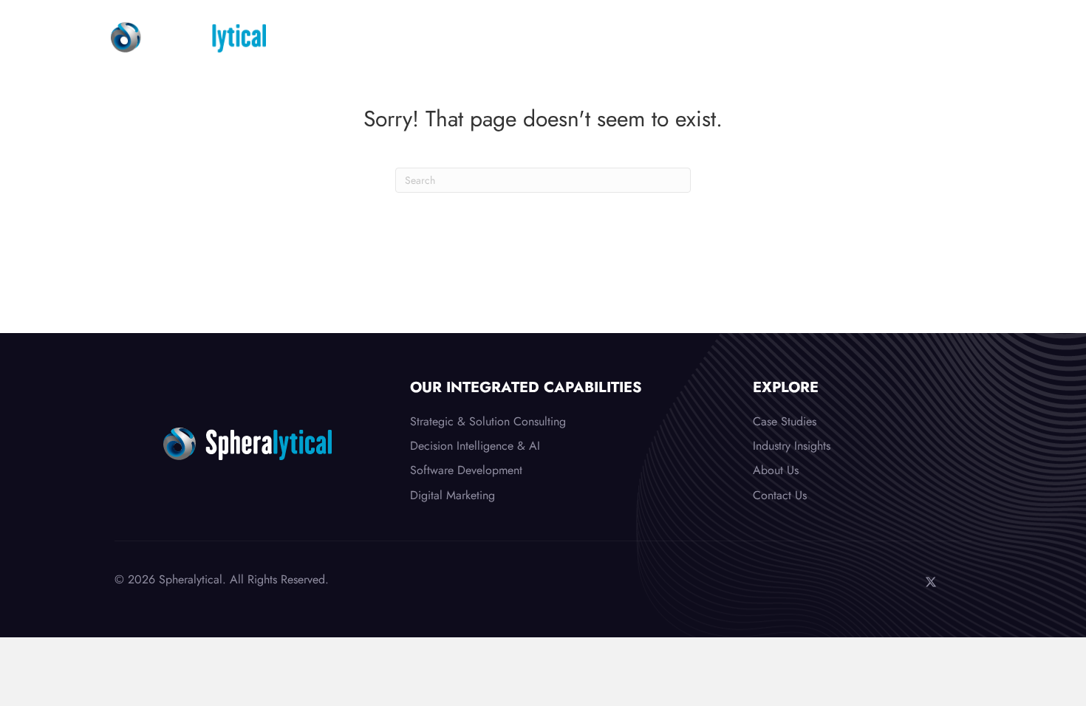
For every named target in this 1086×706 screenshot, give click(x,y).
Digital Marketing (452, 495)
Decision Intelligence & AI (475, 445)
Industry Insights (791, 445)
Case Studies (784, 421)
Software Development (466, 470)
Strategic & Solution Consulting (488, 421)
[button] (901, 582)
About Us (776, 470)
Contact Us (780, 495)
